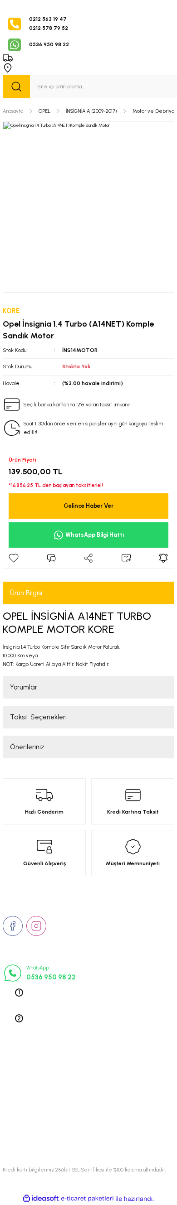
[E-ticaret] (87, 1198)
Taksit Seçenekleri (38, 717)
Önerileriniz (27, 747)
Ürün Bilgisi (26, 593)
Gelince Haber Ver (88, 505)
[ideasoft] (41, 1199)
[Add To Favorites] (14, 558)
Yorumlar (23, 687)
